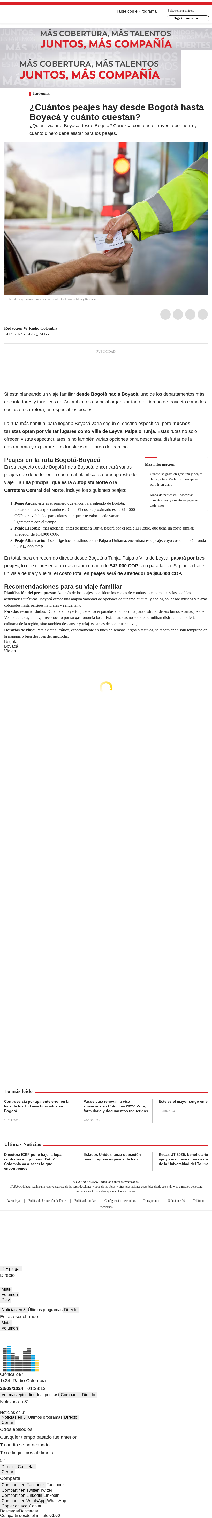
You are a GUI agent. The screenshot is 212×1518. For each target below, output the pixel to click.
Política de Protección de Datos (47, 1201)
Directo (70, 1310)
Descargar (9, 1511)
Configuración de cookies (120, 1201)
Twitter (178, 314)
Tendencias (41, 93)
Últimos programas (45, 1310)
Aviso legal (13, 1201)
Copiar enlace (14, 1506)
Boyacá (11, 646)
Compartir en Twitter (20, 1490)
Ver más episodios (18, 1395)
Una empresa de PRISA (106, 1221)
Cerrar (7, 1422)
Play (6, 1300)
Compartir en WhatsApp (24, 1501)
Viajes (10, 651)
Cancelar (26, 1466)
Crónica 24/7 (12, 1374)
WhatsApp (203, 314)
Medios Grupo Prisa (106, 1234)
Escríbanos (106, 1207)
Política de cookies (85, 1201)
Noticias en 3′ (14, 1310)
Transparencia (151, 1201)
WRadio (32, 15)
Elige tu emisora (185, 18)
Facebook (165, 314)
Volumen (10, 1294)
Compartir (70, 1395)
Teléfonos (199, 1201)
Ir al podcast (48, 1395)
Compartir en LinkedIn (22, 1495)
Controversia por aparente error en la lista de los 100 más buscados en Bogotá (36, 1106)
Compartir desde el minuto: (30, 1515)
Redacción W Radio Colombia (30, 328)
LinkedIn (190, 314)
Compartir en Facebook (23, 1485)
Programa (148, 11)
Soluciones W (176, 1201)
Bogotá (10, 641)
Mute (6, 1289)
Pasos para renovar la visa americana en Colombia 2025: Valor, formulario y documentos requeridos (116, 1106)
